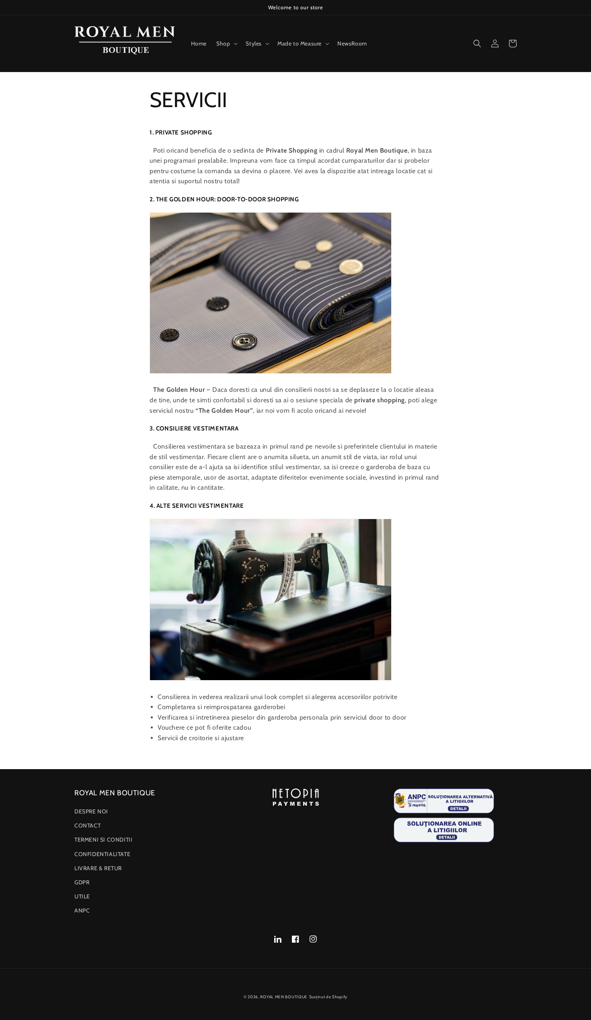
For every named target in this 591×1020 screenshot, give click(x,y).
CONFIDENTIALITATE (102, 854)
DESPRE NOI (91, 811)
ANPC (82, 910)
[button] (226, 43)
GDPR (81, 882)
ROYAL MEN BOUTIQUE (284, 996)
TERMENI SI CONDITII (103, 839)
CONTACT (87, 825)
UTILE (82, 896)
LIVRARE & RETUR (98, 868)
